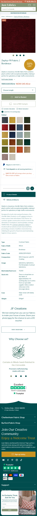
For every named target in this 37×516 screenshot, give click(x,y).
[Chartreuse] (4, 142)
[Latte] (27, 149)
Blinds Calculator (24, 109)
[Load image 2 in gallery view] (17, 55)
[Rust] (12, 142)
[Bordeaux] (12, 127)
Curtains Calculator (9, 109)
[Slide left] (28, 188)
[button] (29, 4)
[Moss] (19, 142)
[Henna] (12, 149)
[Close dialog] (35, 492)
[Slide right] (32, 188)
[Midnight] (12, 134)
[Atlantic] (19, 127)
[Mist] (19, 120)
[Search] (34, 9)
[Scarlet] (4, 127)
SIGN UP (9, 510)
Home (3, 16)
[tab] (11, 376)
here (10, 318)
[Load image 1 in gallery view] (13, 55)
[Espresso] (27, 127)
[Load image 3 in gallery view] (20, 55)
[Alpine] (27, 120)
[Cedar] (27, 142)
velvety (23, 216)
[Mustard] (12, 120)
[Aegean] (4, 120)
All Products (9, 16)
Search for (9, 9)
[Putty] (12, 157)
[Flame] (19, 149)
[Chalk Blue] (19, 134)
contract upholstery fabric (20, 225)
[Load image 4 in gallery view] (23, 55)
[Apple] (4, 149)
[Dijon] (4, 134)
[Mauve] (4, 157)
